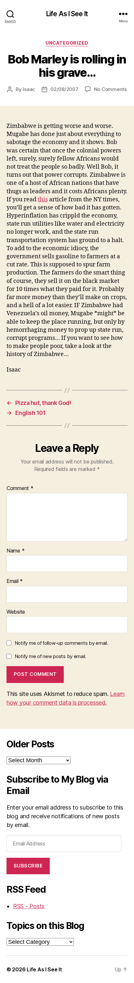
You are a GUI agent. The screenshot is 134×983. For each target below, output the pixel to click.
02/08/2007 (64, 89)
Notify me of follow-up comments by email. (61, 643)
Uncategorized (67, 43)
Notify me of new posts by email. (50, 656)
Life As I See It (67, 13)
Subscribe (28, 866)
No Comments (110, 89)
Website (16, 612)
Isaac (29, 89)
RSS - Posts (29, 906)
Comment (20, 488)
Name (15, 551)
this (43, 199)
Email (15, 581)
